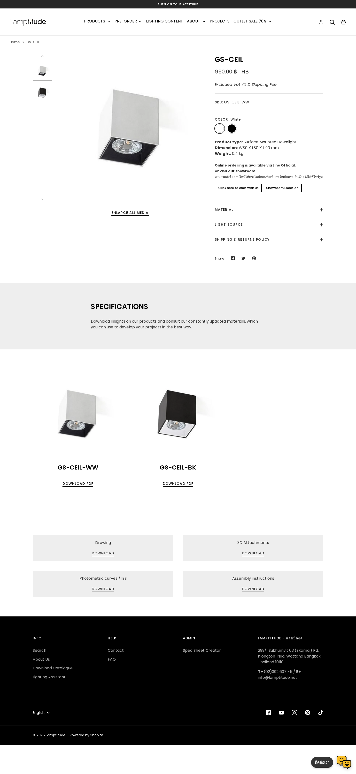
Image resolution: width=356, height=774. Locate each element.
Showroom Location (282, 188)
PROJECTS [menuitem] (220, 21)
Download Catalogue (53, 668)
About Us (41, 659)
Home (15, 42)
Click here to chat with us (238, 188)
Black (232, 128)
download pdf (77, 483)
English (39, 712)
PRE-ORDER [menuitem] (126, 21)
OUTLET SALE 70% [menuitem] (249, 21)
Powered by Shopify (86, 735)
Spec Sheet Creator (202, 650)
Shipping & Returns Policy (242, 239)
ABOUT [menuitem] (193, 21)
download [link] (103, 553)
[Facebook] (268, 712)
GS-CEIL (32, 42)
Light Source (229, 224)
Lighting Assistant (49, 677)
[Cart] (343, 22)
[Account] (321, 22)
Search (39, 650)
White (219, 128)
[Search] (332, 22)
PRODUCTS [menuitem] (94, 21)
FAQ (112, 659)
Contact (116, 650)
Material (224, 209)
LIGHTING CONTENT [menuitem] (164, 21)
